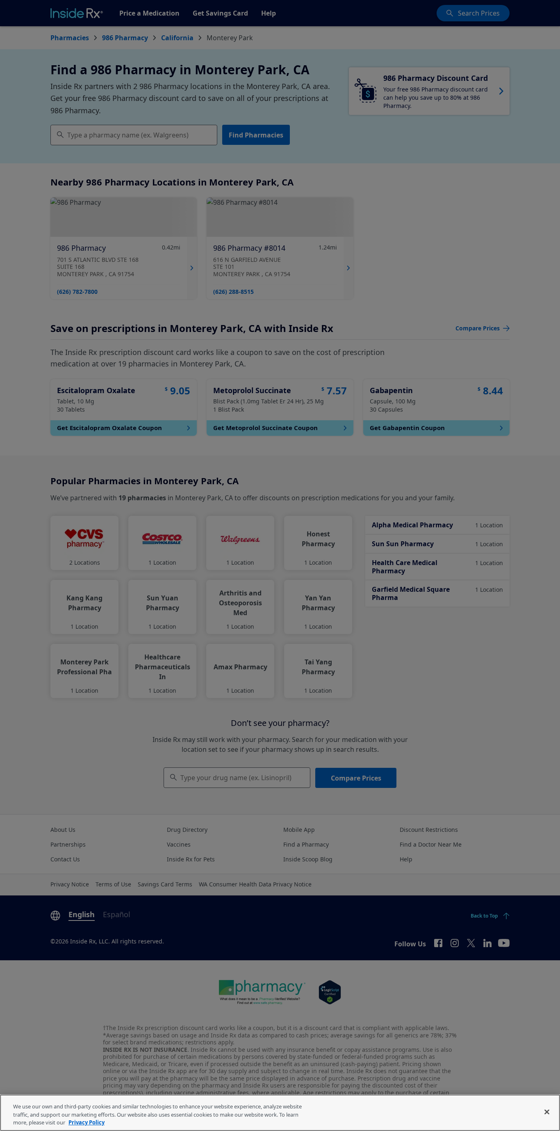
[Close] (547, 1112)
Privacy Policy (86, 1122)
